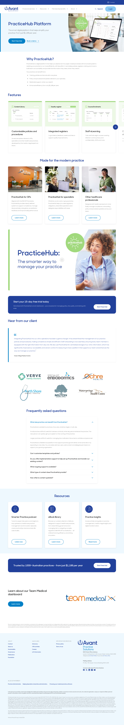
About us (10, 646)
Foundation (11, 657)
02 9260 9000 (93, 655)
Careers (34, 649)
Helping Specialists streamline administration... (35, 684)
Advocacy (35, 644)
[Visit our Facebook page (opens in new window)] (84, 670)
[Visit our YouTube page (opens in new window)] (94, 670)
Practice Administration (14, 684)
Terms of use (59, 646)
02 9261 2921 (106, 655)
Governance (11, 652)
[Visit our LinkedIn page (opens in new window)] (89, 670)
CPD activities (36, 646)
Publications (11, 654)
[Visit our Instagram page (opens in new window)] (92, 670)
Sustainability (11, 649)
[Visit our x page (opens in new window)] (86, 670)
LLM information (36, 652)
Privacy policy (60, 644)
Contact (112, 2)
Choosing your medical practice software (61, 684)
